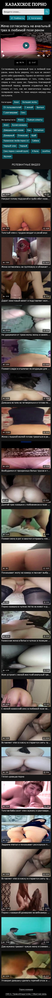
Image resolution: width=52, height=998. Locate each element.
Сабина (35, 141)
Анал (16, 102)
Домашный (9, 135)
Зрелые (40, 107)
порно (26, 4)
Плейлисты (18, 18)
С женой (29, 107)
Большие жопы (29, 102)
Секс (23, 112)
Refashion (39, 130)
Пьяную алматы (35, 120)
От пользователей (12, 107)
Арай (33, 135)
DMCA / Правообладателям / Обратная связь (26, 994)
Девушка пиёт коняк (14, 130)
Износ (21, 120)
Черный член (10, 146)
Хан (29, 130)
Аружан (7, 156)
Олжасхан (23, 135)
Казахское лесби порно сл (16, 141)
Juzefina (46, 151)
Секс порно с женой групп (16, 151)
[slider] (20, 51)
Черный (23, 146)
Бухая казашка (19, 125)
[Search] (47, 12)
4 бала (35, 151)
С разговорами (10, 112)
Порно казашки (26, 989)
